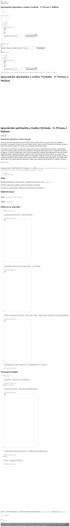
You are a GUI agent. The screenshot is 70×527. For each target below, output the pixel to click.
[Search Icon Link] (5, 33)
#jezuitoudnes (48, 182)
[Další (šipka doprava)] (3, 522)
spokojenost (33, 170)
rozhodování (19, 170)
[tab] (36, 173)
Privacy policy (57, 525)
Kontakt (6, 515)
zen (39, 170)
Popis (5, 173)
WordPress (62, 512)
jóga (10, 170)
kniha (13, 170)
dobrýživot (48, 168)
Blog (5, 25)
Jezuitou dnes (5, 170)
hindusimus (55, 168)
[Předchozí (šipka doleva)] (1, 522)
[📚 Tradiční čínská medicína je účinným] (35, 488)
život (42, 170)
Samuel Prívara (9, 197)
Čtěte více (13, 218)
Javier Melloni (18, 197)
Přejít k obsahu (5, 16)
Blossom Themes (46, 512)
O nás (5, 22)
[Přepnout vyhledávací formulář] (1, 46)
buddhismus (41, 168)
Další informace (8, 174)
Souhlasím (50, 525)
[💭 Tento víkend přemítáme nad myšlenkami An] (7, 473)
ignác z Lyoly (62, 168)
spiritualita (26, 170)
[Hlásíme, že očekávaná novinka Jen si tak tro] (49, 479)
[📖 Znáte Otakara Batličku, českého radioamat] (62, 486)
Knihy (5, 24)
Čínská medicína (8, 27)
